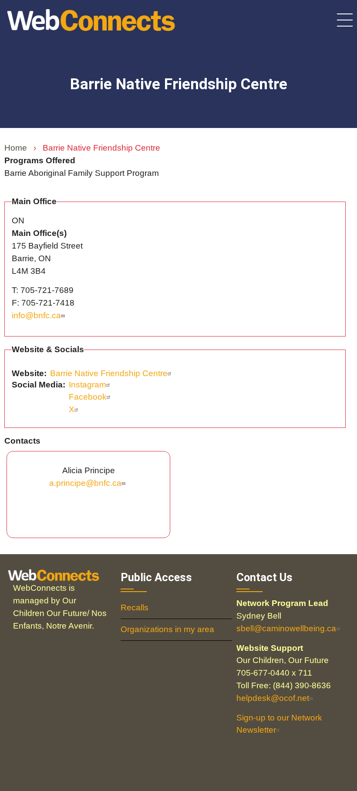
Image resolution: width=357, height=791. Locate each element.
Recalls (134, 607)
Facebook (88, 396)
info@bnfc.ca (36, 315)
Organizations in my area (167, 629)
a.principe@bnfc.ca (85, 483)
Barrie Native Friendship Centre (109, 373)
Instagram (87, 384)
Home (15, 147)
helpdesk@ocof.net (272, 698)
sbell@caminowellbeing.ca (286, 628)
